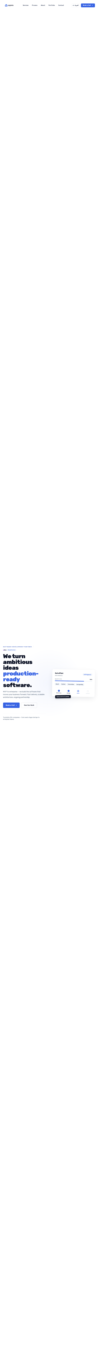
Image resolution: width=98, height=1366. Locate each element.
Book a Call (87, 5)
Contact (61, 5)
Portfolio (52, 5)
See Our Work (29, 705)
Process (34, 5)
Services (26, 5)
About (43, 5)
